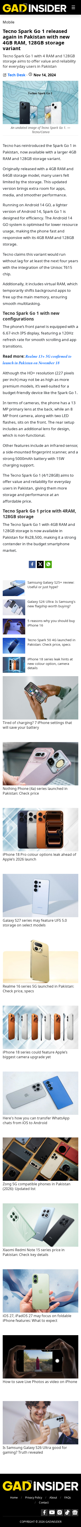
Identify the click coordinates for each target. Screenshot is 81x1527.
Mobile (8, 22)
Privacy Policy (33, 1497)
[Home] (34, 7)
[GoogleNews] (75, 1512)
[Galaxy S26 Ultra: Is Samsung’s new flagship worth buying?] (14, 613)
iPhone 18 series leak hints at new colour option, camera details (50, 663)
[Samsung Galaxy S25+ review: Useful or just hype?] (14, 594)
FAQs (67, 1497)
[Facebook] (44, 1512)
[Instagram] (59, 1512)
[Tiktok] (67, 1512)
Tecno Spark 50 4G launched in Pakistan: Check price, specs (51, 642)
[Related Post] (40, 718)
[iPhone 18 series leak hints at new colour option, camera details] (14, 671)
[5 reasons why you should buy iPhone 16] (14, 633)
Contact (44, 1502)
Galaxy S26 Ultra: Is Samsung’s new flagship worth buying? (51, 603)
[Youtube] (52, 1512)
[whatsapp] (48, 564)
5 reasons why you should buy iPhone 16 (51, 623)
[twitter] (40, 564)
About (53, 1497)
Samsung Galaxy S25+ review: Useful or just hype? (50, 584)
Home (14, 1497)
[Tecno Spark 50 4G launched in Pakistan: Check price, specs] (14, 652)
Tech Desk (16, 74)
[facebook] (32, 564)
